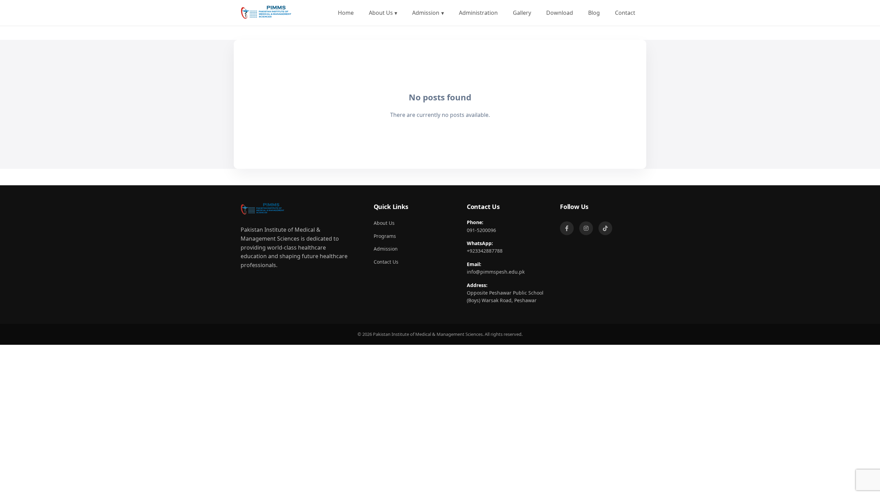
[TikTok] (605, 228)
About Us (381, 12)
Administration (478, 12)
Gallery (522, 12)
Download (559, 12)
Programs (385, 236)
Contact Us (386, 261)
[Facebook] (567, 228)
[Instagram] (586, 228)
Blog (594, 12)
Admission (425, 12)
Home (346, 12)
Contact (625, 12)
